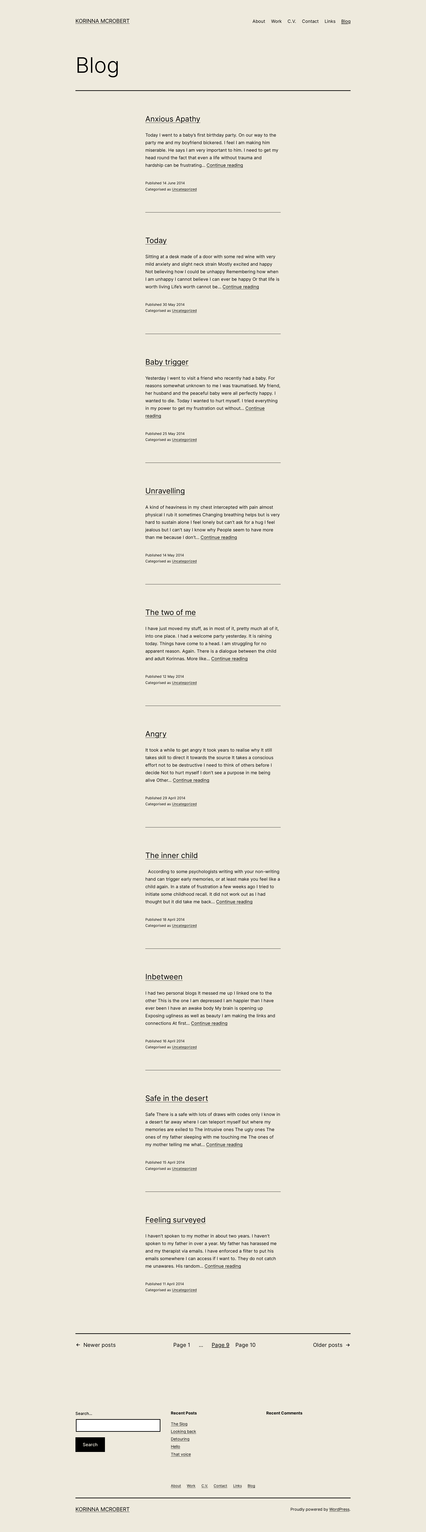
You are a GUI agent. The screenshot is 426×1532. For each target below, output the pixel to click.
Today (156, 240)
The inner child (171, 855)
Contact (310, 21)
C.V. (292, 21)
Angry (156, 733)
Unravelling (165, 490)
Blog (346, 21)
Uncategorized (184, 189)
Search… (83, 1413)
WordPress (339, 1509)
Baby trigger (167, 361)
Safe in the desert (176, 1098)
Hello (175, 1446)
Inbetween (164, 976)
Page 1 (181, 1345)
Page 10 (245, 1345)
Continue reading (225, 165)
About (258, 21)
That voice (181, 1454)
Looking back (183, 1431)
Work (276, 21)
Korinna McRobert (102, 21)
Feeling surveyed (175, 1219)
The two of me (170, 612)
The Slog (179, 1424)
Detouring (180, 1439)
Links (330, 21)
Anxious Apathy (172, 118)
